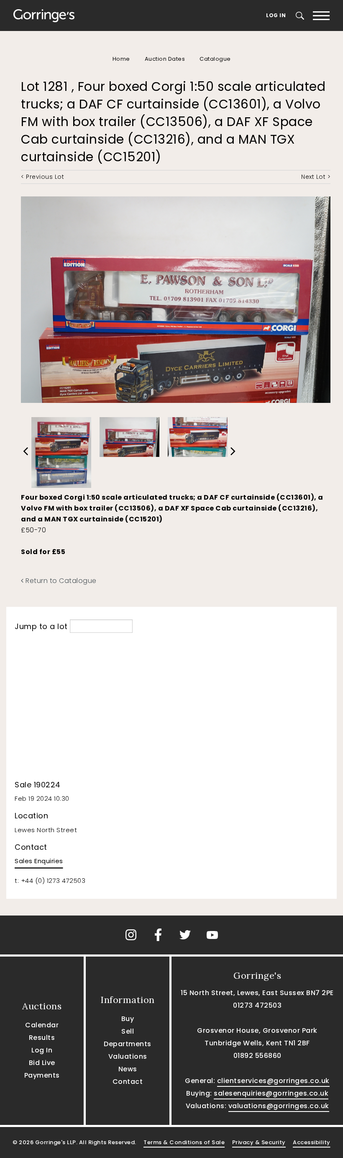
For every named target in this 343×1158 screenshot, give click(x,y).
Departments (127, 1044)
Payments (42, 1075)
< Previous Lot (42, 177)
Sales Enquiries (39, 860)
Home (121, 59)
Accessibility (311, 1142)
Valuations (127, 1056)
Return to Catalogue (60, 580)
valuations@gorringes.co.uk (278, 1106)
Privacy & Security (259, 1142)
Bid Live (42, 1063)
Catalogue (215, 59)
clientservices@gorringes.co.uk (273, 1081)
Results (42, 1037)
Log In (276, 15)
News (127, 1069)
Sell (127, 1031)
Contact (128, 1081)
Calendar (42, 1025)
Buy (127, 1019)
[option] (61, 450)
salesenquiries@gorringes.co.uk (271, 1093)
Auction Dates (165, 59)
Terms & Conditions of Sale (184, 1142)
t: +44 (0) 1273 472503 (50, 880)
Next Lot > (315, 177)
